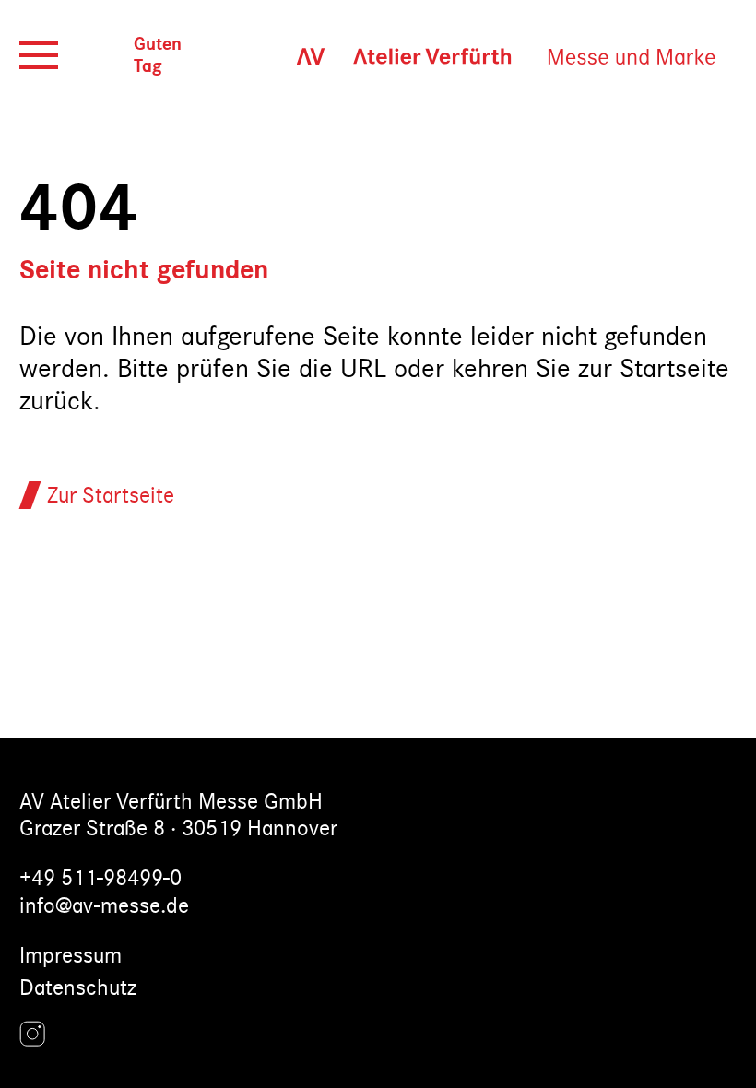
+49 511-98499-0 (100, 878)
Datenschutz (77, 988)
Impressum (70, 955)
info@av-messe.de (104, 906)
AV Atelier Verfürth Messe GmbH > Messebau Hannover (496, 55)
